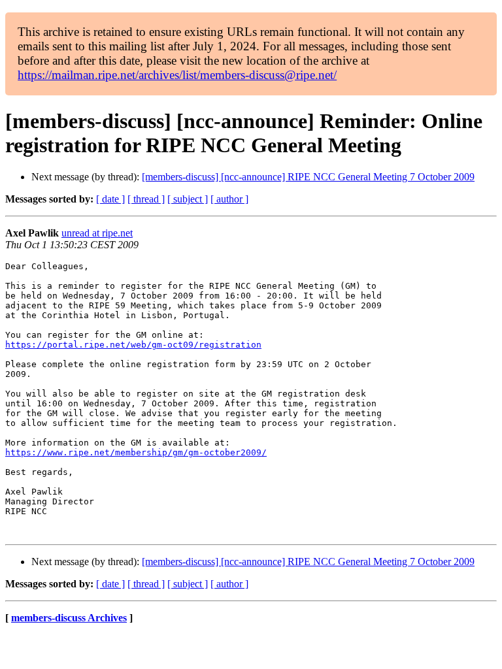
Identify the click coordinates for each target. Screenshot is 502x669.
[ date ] (110, 198)
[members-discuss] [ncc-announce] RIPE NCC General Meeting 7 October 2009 (308, 176)
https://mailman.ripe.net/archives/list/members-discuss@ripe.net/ (177, 75)
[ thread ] (146, 198)
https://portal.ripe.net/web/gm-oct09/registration (133, 345)
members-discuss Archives (69, 617)
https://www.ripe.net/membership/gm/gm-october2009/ (136, 452)
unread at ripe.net (97, 232)
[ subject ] (187, 198)
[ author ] (229, 198)
